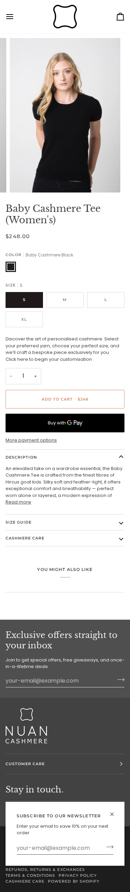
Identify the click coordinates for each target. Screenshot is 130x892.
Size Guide (19, 522)
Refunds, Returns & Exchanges (45, 869)
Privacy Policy (77, 875)
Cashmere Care (25, 538)
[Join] (107, 847)
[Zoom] (23, 179)
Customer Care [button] (25, 763)
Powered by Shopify (73, 881)
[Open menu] (16, 16)
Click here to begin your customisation (49, 359)
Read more (18, 502)
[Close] (114, 814)
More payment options (31, 440)
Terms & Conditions (30, 875)
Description (21, 457)
